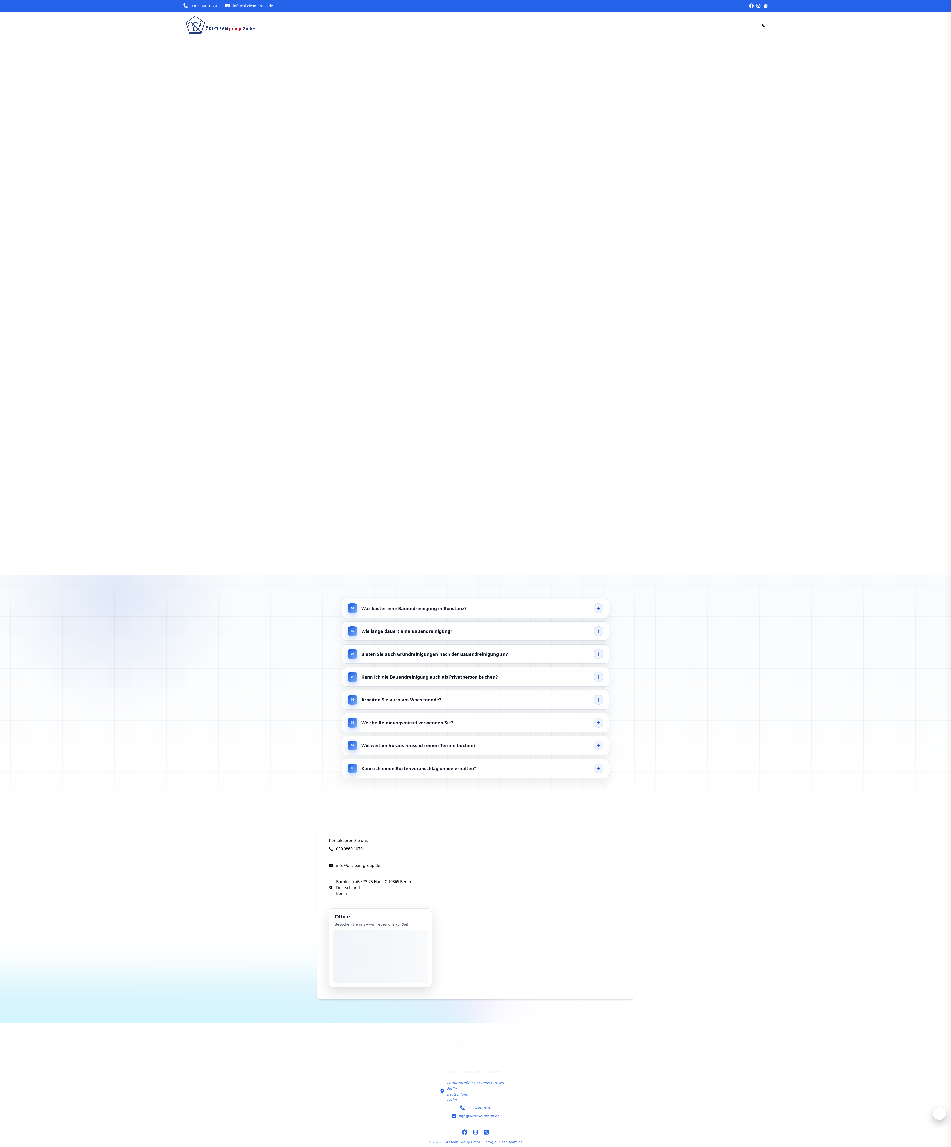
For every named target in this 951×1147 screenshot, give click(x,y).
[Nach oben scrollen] (939, 1113)
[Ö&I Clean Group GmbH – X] (765, 5)
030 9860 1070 (204, 5)
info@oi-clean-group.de (253, 5)
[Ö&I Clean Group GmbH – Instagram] (758, 5)
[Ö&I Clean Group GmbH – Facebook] (751, 5)
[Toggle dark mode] (763, 25)
